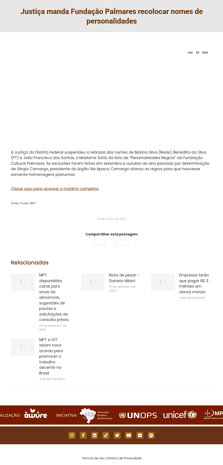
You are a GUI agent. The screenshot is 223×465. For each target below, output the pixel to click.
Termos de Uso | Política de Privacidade (112, 458)
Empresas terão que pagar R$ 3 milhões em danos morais (194, 284)
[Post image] (23, 282)
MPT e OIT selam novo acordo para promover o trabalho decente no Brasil (51, 356)
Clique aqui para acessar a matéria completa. (55, 188)
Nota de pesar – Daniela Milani (124, 278)
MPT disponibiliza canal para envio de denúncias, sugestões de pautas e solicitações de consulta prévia (54, 297)
